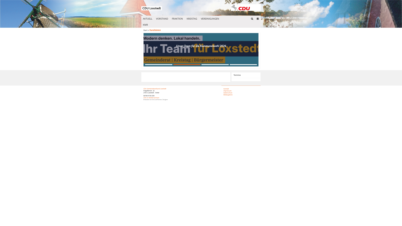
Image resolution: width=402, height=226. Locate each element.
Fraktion (177, 18)
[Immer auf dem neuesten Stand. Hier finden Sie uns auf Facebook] (257, 19)
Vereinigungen (210, 18)
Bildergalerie (228, 95)
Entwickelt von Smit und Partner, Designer (155, 99)
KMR (145, 24)
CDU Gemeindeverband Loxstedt (154, 89)
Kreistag (192, 18)
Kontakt (226, 89)
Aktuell (147, 18)
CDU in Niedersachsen (151, 98)
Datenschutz (228, 93)
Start (145, 30)
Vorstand (162, 18)
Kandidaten (155, 30)
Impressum (227, 91)
